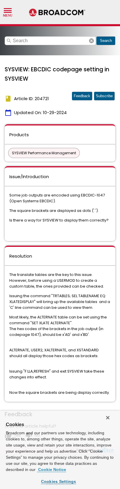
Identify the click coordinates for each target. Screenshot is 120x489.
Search (106, 40)
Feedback (82, 96)
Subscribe (104, 96)
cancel (91, 41)
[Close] (108, 417)
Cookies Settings (58, 481)
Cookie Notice (51, 469)
